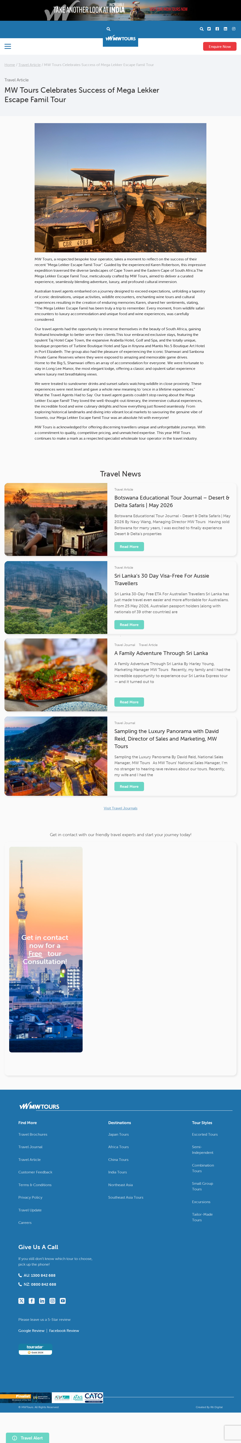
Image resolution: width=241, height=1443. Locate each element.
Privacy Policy (30, 1197)
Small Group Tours (202, 1186)
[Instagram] (52, 1301)
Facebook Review (64, 1330)
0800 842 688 (43, 1284)
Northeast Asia (120, 1184)
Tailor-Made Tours (202, 1217)
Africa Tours (118, 1146)
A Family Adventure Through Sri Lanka (161, 653)
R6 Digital (216, 1407)
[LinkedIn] (42, 1301)
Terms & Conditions (35, 1184)
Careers (25, 1222)
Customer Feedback (35, 1172)
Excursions (201, 1201)
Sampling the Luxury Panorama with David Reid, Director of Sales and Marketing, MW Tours (166, 739)
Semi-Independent (202, 1149)
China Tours (118, 1159)
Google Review (31, 1330)
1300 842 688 (43, 1275)
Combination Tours (203, 1168)
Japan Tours (118, 1134)
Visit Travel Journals (120, 808)
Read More (129, 546)
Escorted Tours (205, 1134)
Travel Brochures (32, 1134)
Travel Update (30, 1210)
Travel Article (29, 64)
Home (9, 64)
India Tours (117, 1172)
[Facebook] (32, 1301)
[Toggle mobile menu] (7, 46)
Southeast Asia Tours (125, 1197)
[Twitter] (21, 1301)
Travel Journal (124, 645)
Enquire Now (220, 46)
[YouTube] (63, 1301)
